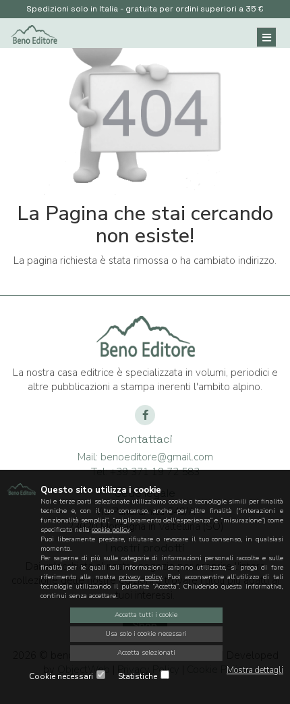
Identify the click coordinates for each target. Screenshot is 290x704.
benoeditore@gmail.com (145, 457)
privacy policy (140, 577)
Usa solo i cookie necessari (146, 634)
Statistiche (137, 676)
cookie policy (110, 530)
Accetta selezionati (146, 652)
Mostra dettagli (255, 670)
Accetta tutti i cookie (146, 615)
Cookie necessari (61, 676)
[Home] (33, 33)
